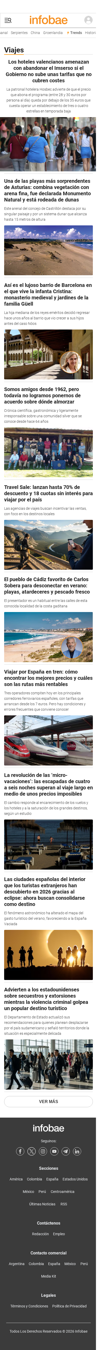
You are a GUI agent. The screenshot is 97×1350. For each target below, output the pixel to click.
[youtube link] (54, 1151)
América (16, 1179)
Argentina (17, 1264)
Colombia (34, 1179)
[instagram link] (43, 1151)
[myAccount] (88, 20)
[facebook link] (20, 1151)
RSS (64, 1204)
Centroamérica (62, 1192)
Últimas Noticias (42, 1204)
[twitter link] (31, 1151)
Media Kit (48, 1276)
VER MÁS (48, 1101)
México (28, 1192)
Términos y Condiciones (29, 1306)
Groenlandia (51, 33)
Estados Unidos (75, 1179)
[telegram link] (66, 1151)
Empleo (59, 1234)
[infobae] (49, 20)
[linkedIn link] (77, 1151)
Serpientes (17, 33)
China (33, 33)
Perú (42, 1192)
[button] (8, 20)
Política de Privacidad (69, 1306)
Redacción (40, 1234)
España (52, 1179)
